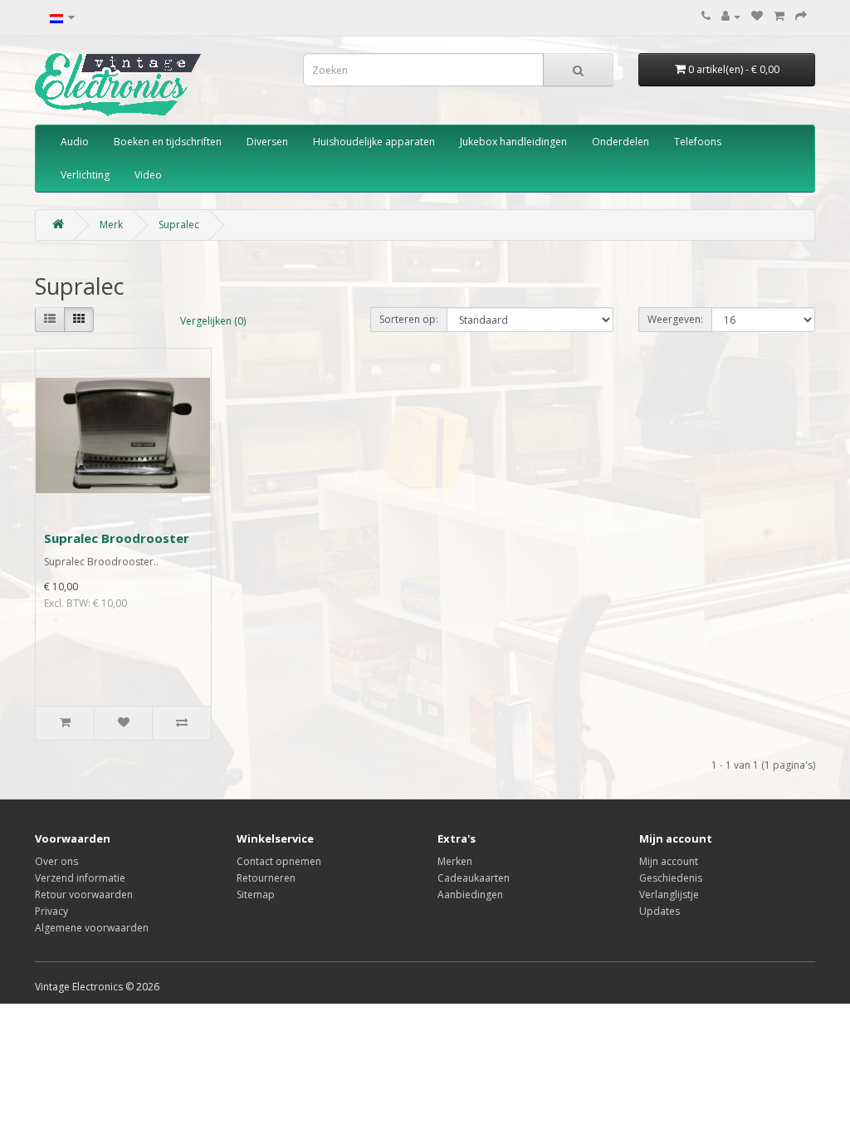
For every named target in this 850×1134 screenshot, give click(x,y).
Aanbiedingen (470, 894)
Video (148, 175)
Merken (454, 861)
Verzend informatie (80, 878)
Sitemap (256, 894)
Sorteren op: (408, 319)
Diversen (267, 141)
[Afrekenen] (801, 16)
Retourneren (266, 878)
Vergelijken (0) (213, 321)
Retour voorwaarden (84, 894)
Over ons (56, 861)
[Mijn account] (730, 16)
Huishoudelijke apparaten (374, 141)
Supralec (179, 225)
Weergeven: (675, 319)
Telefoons (697, 141)
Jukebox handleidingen (513, 141)
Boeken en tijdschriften (168, 141)
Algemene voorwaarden (92, 928)
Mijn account (668, 861)
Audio (75, 141)
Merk (111, 225)
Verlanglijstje (669, 894)
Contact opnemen (279, 861)
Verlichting (85, 175)
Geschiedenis (670, 878)
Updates (659, 911)
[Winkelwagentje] (779, 16)
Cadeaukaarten (473, 878)
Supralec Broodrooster (116, 538)
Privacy (51, 911)
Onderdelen (620, 141)
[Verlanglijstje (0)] (757, 16)
